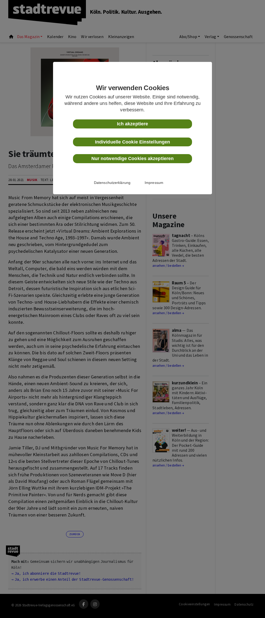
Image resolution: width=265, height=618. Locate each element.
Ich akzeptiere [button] (132, 123)
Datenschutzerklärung (112, 183)
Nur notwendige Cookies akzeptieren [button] (132, 158)
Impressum (154, 183)
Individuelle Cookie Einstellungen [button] (132, 142)
